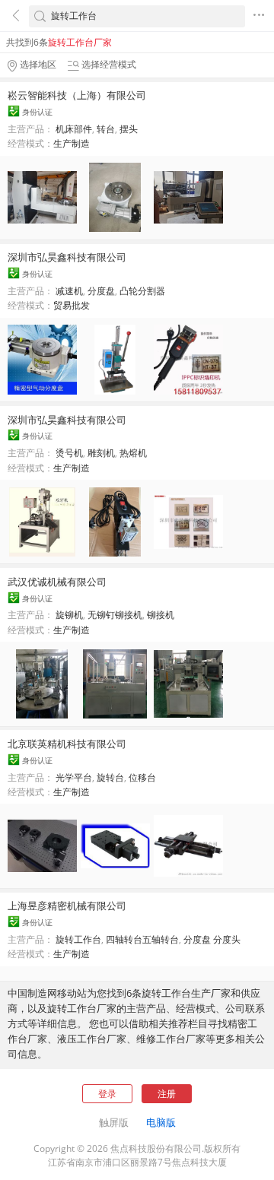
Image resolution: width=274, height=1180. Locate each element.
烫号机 (69, 452)
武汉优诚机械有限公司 (57, 581)
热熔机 (133, 452)
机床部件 (74, 129)
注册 (167, 1093)
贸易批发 (71, 305)
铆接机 (160, 614)
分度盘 (101, 291)
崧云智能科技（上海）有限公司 (77, 95)
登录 (107, 1093)
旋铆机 (69, 614)
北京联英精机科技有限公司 (67, 743)
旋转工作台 (78, 939)
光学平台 (74, 777)
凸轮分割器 (142, 291)
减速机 (69, 291)
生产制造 (71, 143)
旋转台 (110, 777)
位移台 (142, 777)
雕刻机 (101, 452)
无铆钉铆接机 (115, 614)
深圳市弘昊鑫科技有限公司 (67, 257)
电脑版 (161, 1122)
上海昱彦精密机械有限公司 (67, 905)
